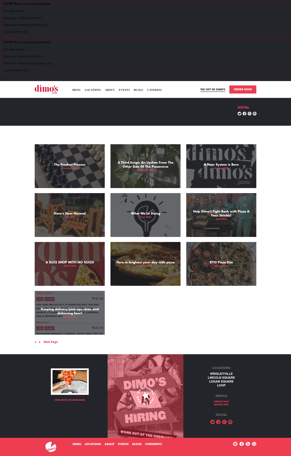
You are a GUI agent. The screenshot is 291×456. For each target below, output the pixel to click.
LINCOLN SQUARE (221, 377)
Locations (93, 89)
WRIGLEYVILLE (221, 374)
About (110, 89)
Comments (153, 444)
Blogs (138, 89)
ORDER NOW (243, 89)
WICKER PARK (221, 405)
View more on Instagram (70, 400)
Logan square (221, 381)
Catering (154, 89)
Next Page (51, 342)
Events (124, 89)
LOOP (221, 385)
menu (76, 89)
